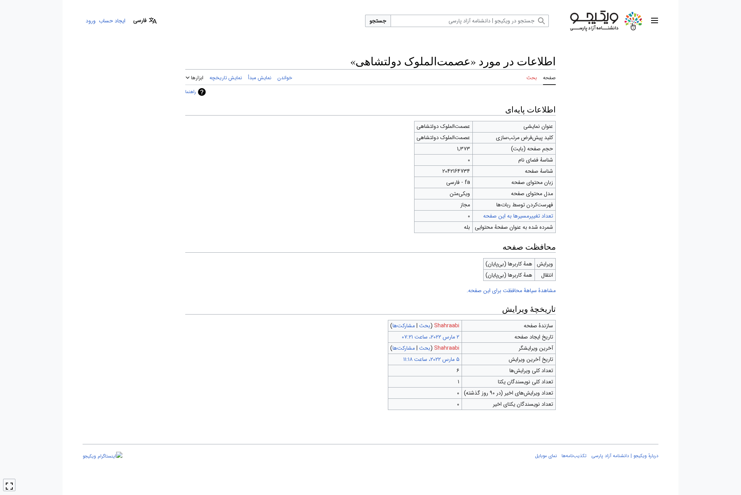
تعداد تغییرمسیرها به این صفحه (518, 216)
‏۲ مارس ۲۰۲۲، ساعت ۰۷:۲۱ (430, 337)
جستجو (378, 21)
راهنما (190, 91)
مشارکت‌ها (403, 325)
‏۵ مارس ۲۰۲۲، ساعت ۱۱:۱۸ (431, 359)
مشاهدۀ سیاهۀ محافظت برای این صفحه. (511, 290)
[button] (654, 20)
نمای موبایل (546, 455)
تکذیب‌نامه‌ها (574, 455)
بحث (424, 325)
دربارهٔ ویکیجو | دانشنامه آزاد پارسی (624, 455)
